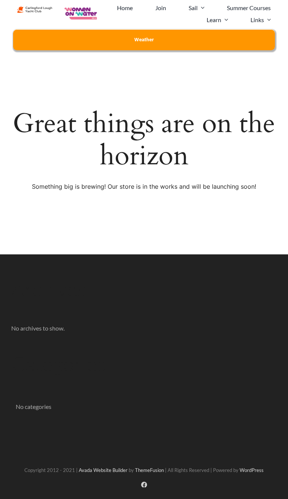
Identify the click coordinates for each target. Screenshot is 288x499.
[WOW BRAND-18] (80, 8)
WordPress (252, 470)
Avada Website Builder (103, 470)
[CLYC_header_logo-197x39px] (34, 8)
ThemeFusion (149, 470)
